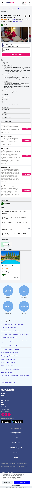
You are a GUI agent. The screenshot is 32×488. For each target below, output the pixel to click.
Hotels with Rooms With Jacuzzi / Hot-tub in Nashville (15, 334)
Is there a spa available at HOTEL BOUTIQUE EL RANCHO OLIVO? (14, 218)
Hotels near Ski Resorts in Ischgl (10, 369)
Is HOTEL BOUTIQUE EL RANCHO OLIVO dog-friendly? (14, 223)
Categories (4, 398)
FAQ (2, 404)
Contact (3, 407)
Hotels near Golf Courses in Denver (10, 346)
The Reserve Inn (5, 379)
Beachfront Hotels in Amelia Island (10, 331)
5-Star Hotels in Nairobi (7, 372)
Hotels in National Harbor (8, 362)
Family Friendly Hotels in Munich (10, 352)
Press (2, 395)
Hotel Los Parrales (8, 266)
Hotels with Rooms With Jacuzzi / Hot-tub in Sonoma (15, 375)
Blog (2, 402)
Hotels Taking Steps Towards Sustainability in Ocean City (15, 341)
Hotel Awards (5, 400)
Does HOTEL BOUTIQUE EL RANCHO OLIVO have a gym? (14, 234)
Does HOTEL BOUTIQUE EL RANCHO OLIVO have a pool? (14, 212)
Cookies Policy (8, 487)
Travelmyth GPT (5, 409)
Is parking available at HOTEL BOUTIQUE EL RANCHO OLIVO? (14, 228)
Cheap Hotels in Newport (8, 382)
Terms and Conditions (22, 487)
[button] (16, 50)
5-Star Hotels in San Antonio (8, 327)
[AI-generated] (11, 67)
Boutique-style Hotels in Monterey (10, 356)
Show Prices (26, 128)
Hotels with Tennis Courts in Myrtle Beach (12, 324)
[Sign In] (29, 2)
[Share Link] (29, 16)
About (3, 393)
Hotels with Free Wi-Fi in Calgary (10, 349)
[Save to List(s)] (25, 16)
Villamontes (12, 19)
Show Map (6, 244)
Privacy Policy (14, 487)
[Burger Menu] (2, 2)
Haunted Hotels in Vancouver (9, 337)
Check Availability (16, 54)
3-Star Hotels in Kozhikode (8, 359)
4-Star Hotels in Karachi (7, 366)
